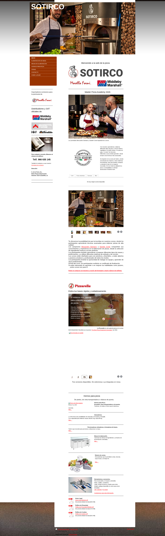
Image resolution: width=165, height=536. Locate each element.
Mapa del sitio (74, 529)
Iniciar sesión (130, 529)
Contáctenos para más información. (104, 493)
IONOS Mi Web (73, 534)
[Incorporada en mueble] (78, 377)
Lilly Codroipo (98, 489)
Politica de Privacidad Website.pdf (84, 507)
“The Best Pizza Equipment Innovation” (101, 330)
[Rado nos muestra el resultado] (90, 377)
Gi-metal (105, 489)
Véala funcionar (77, 322)
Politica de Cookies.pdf (81, 514)
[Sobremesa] (72, 377)
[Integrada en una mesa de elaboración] (95, 353)
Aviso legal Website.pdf (81, 500)
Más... (70, 409)
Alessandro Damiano (89, 247)
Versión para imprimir (64, 529)
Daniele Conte (105, 247)
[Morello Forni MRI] (80, 403)
